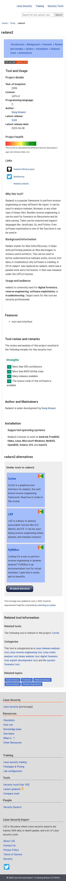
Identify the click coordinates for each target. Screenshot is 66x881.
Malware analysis (42, 680)
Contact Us (9, 845)
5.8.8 (14, 120)
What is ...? (9, 738)
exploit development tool (23, 660)
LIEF (10, 514)
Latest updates (11, 789)
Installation (42, 48)
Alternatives (25, 52)
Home (4, 23)
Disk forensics (12, 680)
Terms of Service (12, 854)
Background (33, 44)
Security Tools (55, 6)
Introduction (17, 44)
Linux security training (15, 762)
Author (29, 48)
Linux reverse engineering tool (26, 652)
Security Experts (12, 807)
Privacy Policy (11, 850)
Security (7, 858)
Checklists (9, 720)
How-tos (8, 724)
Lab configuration (12, 771)
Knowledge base (12, 729)
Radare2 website (21, 184)
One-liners (8, 733)
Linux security (10, 706)
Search (58, 15)
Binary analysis (12, 684)
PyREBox (13, 549)
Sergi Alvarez (19, 112)
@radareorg (19, 176)
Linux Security (24, 6)
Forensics (26, 680)
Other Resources (12, 742)
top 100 (24, 784)
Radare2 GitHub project (24, 169)
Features (47, 44)
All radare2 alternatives (20, 589)
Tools (12, 23)
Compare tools (11, 793)
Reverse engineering (32, 684)
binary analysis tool (29, 656)
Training (40, 6)
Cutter (12, 478)
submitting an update (46, 605)
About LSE (9, 841)
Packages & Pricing (13, 766)
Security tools (11, 784)
